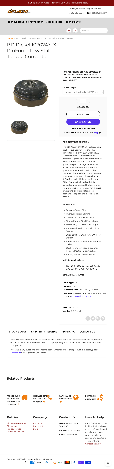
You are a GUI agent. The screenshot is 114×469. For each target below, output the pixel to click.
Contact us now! (93, 444)
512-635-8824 (77, 13)
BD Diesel (76, 311)
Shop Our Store (16, 22)
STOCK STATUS (18, 331)
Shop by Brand (73, 22)
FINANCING (68, 331)
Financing (12, 426)
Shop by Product (34, 22)
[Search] (104, 30)
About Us (37, 423)
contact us (15, 352)
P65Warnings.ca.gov (81, 296)
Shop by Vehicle (54, 22)
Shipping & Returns (16, 423)
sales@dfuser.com (98, 13)
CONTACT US (87, 331)
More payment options (83, 128)
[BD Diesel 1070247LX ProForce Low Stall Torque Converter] (31, 93)
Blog (35, 429)
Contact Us (38, 426)
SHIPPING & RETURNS (44, 331)
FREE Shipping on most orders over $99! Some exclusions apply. (57, 3)
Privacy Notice (14, 429)
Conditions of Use (15, 431)
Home (10, 38)
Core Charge (69, 87)
